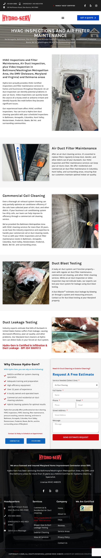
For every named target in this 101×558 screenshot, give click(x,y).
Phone (56, 401)
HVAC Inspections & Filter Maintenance (42, 519)
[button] (63, 18)
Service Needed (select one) (65, 381)
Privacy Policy (64, 537)
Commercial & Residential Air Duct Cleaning (42, 510)
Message (56, 421)
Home (60, 508)
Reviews (61, 525)
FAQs (60, 519)
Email (79, 401)
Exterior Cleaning (41, 532)
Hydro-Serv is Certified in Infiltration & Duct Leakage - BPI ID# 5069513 (25, 347)
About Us (62, 514)
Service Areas (64, 531)
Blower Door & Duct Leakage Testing (42, 526)
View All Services (41, 537)
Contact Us (62, 543)
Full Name (57, 391)
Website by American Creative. (78, 554)
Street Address (59, 411)
